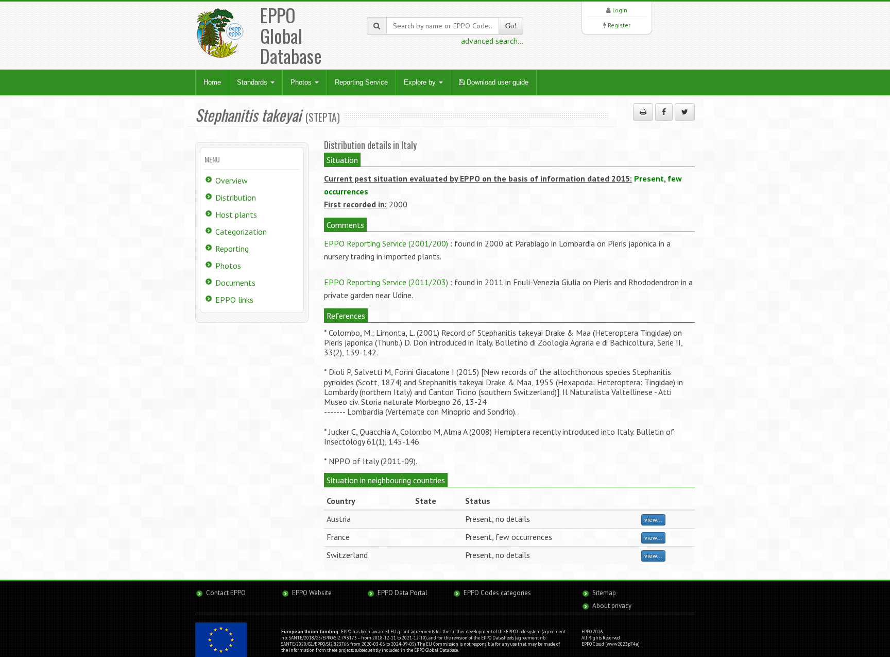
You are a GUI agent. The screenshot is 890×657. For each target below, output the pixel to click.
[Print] (643, 112)
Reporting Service (361, 82)
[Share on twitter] (685, 112)
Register (619, 25)
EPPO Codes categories (497, 592)
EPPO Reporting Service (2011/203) (386, 282)
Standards (253, 82)
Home (212, 82)
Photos (302, 82)
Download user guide (496, 82)
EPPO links (234, 299)
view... (653, 519)
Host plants (236, 214)
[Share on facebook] (664, 112)
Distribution (235, 197)
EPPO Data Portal (402, 592)
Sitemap (604, 592)
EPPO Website (312, 592)
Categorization (241, 231)
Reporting (232, 248)
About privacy (611, 605)
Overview (231, 180)
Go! (511, 25)
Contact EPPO (226, 592)
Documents (235, 282)
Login (619, 10)
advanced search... (492, 41)
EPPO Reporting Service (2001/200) (386, 243)
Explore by (421, 82)
